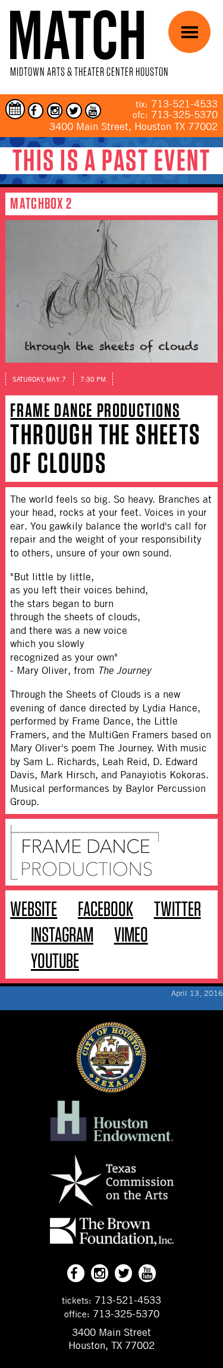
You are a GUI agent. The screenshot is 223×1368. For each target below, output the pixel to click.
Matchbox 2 (41, 203)
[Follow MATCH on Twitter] (74, 111)
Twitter (177, 908)
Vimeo (131, 934)
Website (33, 908)
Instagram (62, 934)
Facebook (105, 908)
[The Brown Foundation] (112, 1246)
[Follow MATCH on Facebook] (36, 111)
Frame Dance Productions (95, 410)
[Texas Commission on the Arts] (112, 1208)
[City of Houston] (111, 1089)
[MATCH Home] (77, 35)
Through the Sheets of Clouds (105, 448)
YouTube (55, 960)
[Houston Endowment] (112, 1142)
